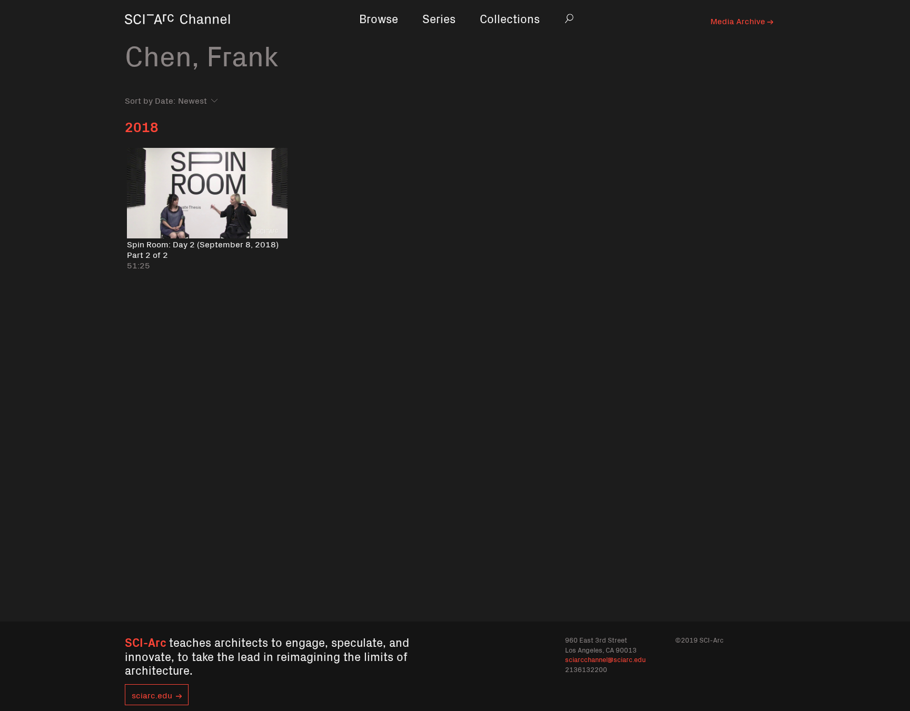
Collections (510, 18)
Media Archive (738, 20)
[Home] (177, 34)
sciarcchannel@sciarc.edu (605, 659)
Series (439, 18)
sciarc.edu (152, 694)
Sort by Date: (150, 100)
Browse (378, 18)
